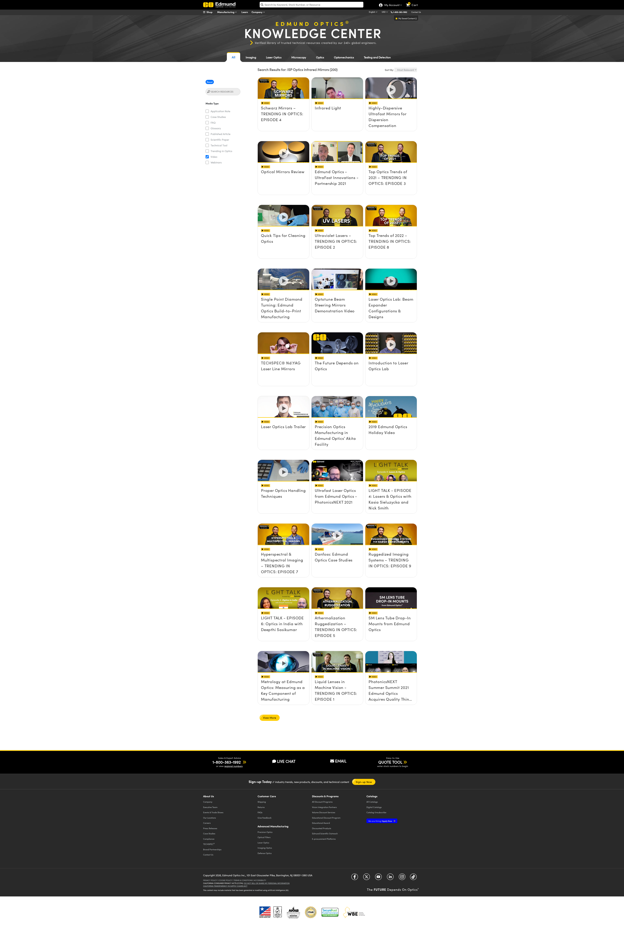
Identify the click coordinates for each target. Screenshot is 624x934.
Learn (244, 12)
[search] (311, 4)
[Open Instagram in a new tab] (402, 878)
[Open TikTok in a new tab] (413, 878)
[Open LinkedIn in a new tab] (390, 878)
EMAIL (340, 760)
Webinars (216, 162)
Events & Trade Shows (213, 812)
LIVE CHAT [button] (286, 761)
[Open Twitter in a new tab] (366, 878)
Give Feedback (264, 817)
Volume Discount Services (323, 812)
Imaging (251, 57)
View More (269, 717)
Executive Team (210, 807)
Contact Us (416, 12)
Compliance (208, 838)
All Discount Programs (322, 801)
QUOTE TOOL (390, 762)
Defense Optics (265, 853)
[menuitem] (211, 12)
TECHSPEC (209, 843)
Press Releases (210, 828)
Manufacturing (226, 12)
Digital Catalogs (374, 807)
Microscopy (298, 57)
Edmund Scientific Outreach (325, 833)
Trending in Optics (221, 151)
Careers (207, 822)
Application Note (220, 111)
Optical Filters (264, 837)
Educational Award (321, 822)
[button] (401, 11)
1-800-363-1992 (400, 12)
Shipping (262, 801)
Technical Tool (219, 145)
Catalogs (372, 801)
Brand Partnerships (212, 849)
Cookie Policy (225, 880)
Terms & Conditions (243, 880)
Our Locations (209, 817)
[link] (413, 2)
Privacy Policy (210, 880)
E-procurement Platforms (324, 838)
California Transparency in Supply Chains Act (225, 886)
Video (214, 156)
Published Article (220, 134)
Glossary (216, 128)
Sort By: (389, 70)
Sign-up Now (364, 782)
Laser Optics (273, 57)
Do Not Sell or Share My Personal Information (267, 883)
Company (257, 12)
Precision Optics (265, 832)
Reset (210, 82)
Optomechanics (344, 57)
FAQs (260, 812)
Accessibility (260, 880)
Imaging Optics (265, 847)
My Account (391, 5)
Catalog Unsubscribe (376, 812)
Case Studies (218, 117)
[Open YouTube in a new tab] (378, 878)
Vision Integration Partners (324, 807)
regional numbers (233, 766)
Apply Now (380, 821)
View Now (283, 110)
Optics (320, 57)
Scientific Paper (220, 139)
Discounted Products (321, 828)
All (233, 57)
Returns (261, 807)
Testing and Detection (377, 57)
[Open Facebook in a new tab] (354, 878)
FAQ (213, 122)
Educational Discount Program (326, 817)
